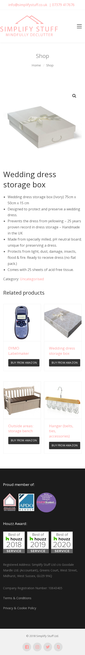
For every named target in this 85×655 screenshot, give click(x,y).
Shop (50, 65)
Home (36, 65)
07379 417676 (63, 4)
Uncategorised (32, 279)
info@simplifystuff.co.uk (27, 4)
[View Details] (22, 322)
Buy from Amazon (24, 363)
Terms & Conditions (17, 598)
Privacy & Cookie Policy (19, 608)
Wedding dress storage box (62, 351)
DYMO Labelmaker (18, 351)
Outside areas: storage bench (20, 428)
